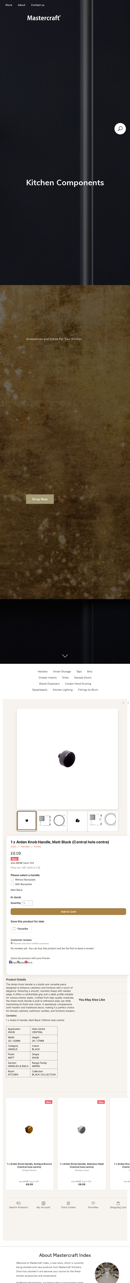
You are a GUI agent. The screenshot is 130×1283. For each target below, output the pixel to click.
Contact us (37, 5)
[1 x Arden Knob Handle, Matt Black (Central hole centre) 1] (52, 820)
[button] (21, 929)
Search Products (18, 1207)
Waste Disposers (49, 683)
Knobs (37, 846)
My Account (43, 1207)
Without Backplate (25, 879)
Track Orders (68, 1207)
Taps (79, 671)
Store (8, 5)
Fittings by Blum (88, 689)
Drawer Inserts (48, 677)
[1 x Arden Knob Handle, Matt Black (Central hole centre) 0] (26, 820)
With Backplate (23, 884)
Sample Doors (82, 677)
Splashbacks (39, 689)
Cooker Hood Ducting (78, 683)
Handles (43, 671)
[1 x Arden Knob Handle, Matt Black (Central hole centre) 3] (103, 820)
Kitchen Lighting (63, 689)
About (21, 5)
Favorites (93, 1207)
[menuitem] (123, 702)
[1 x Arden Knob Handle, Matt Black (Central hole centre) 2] (77, 820)
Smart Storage (62, 671)
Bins (89, 671)
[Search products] (120, 129)
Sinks (65, 677)
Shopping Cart (118, 1207)
